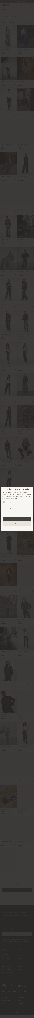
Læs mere (14, 498)
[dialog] (17, 509)
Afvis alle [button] (17, 523)
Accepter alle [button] (16, 518)
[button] (17, 528)
